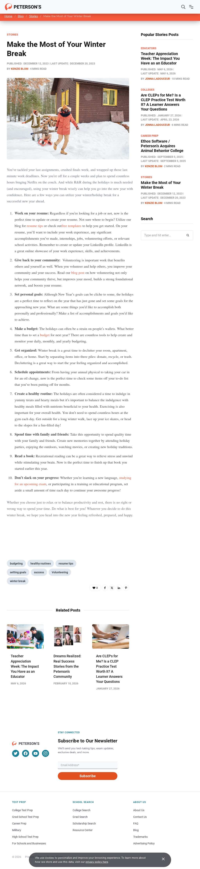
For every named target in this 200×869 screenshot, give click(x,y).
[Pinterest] (126, 588)
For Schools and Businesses (29, 843)
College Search (81, 810)
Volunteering (60, 572)
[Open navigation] (191, 7)
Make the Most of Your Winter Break (161, 185)
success (39, 572)
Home (8, 16)
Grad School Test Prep (25, 816)
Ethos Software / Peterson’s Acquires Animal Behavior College (162, 146)
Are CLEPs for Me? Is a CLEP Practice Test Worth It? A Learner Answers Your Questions (163, 102)
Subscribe (87, 776)
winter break (17, 581)
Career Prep (149, 135)
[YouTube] (35, 753)
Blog (21, 16)
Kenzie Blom (19, 68)
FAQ (135, 823)
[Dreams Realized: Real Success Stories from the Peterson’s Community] (68, 636)
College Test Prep (22, 810)
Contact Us (140, 816)
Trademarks (140, 836)
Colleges (147, 89)
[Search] (183, 7)
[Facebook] (105, 588)
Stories (33, 16)
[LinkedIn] (119, 588)
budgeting (16, 563)
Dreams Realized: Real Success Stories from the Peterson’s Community (67, 666)
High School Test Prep (25, 836)
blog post (77, 272)
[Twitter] (112, 588)
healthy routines (40, 563)
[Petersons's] (23, 7)
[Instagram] (45, 753)
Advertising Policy (144, 843)
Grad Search (80, 816)
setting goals (18, 572)
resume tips (66, 563)
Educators (148, 48)
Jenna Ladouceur (157, 78)
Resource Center (83, 830)
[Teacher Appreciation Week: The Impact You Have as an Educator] (25, 636)
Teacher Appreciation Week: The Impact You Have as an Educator (25, 666)
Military (16, 830)
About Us (138, 810)
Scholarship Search (84, 823)
